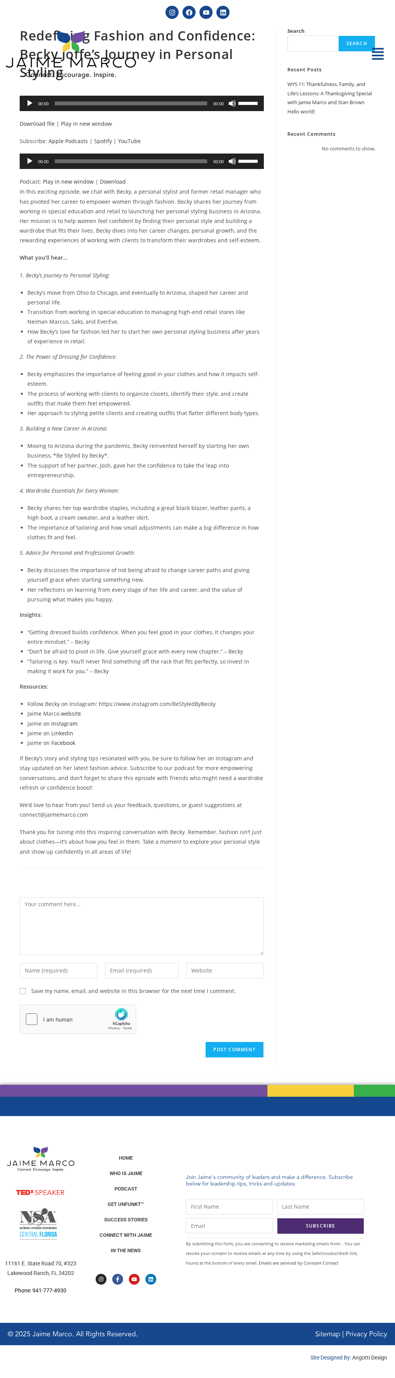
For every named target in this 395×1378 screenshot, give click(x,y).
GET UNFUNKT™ (126, 1204)
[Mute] (232, 103)
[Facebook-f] (117, 1279)
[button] (378, 54)
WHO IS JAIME (126, 1173)
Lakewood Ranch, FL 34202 (40, 1273)
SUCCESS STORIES (126, 1220)
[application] (142, 103)
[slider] (249, 103)
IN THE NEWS (126, 1250)
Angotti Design (369, 1357)
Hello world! (301, 111)
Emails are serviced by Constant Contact (298, 1263)
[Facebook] (189, 12)
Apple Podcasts (68, 141)
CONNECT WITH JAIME (126, 1235)
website (71, 713)
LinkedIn (62, 733)
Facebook (63, 742)
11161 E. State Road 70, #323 (40, 1263)
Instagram (64, 723)
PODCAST (126, 1189)
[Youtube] (206, 12)
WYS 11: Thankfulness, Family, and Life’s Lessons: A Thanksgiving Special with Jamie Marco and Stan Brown (329, 93)
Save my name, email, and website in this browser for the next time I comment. (133, 991)
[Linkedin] (223, 12)
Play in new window (86, 123)
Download (113, 181)
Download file (37, 123)
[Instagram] (172, 12)
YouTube (129, 141)
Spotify (103, 141)
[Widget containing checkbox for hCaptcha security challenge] (78, 1019)
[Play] (30, 103)
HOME (126, 1158)
